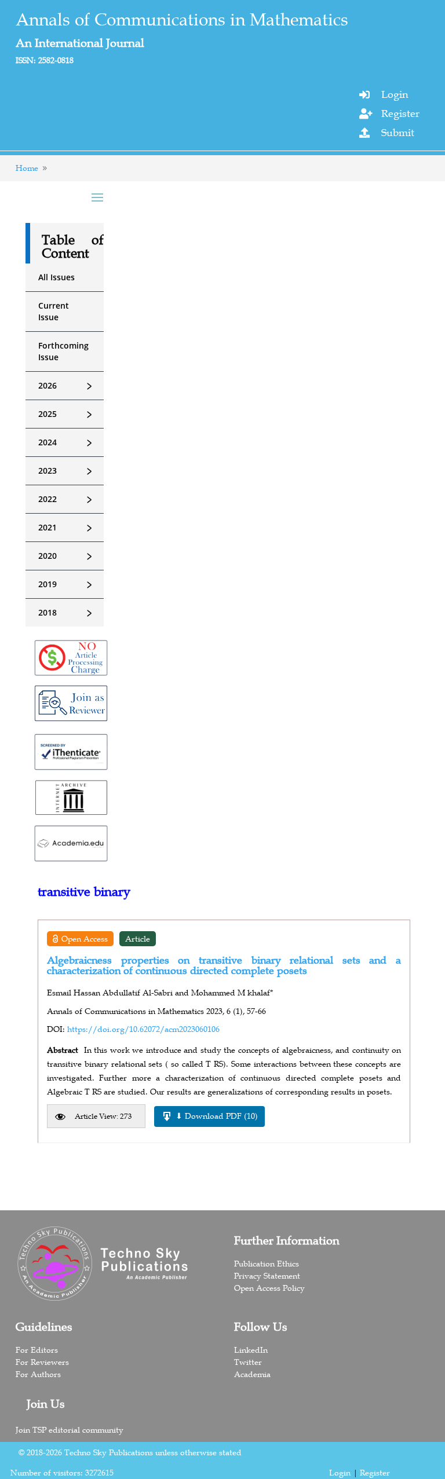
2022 (67, 499)
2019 (67, 584)
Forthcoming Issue (63, 351)
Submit (397, 132)
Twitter (248, 1362)
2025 (67, 414)
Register (400, 113)
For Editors (37, 1350)
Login (394, 94)
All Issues (56, 277)
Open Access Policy (269, 1288)
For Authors (38, 1374)
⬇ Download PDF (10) (217, 1116)
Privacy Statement (267, 1276)
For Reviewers (42, 1362)
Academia (252, 1374)
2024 (67, 442)
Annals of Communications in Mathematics (182, 19)
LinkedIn (251, 1350)
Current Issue (53, 311)
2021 (67, 528)
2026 (67, 386)
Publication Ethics (266, 1263)
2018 (67, 613)
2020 (67, 556)
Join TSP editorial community (69, 1430)
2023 (67, 471)
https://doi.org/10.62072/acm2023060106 (143, 1029)
